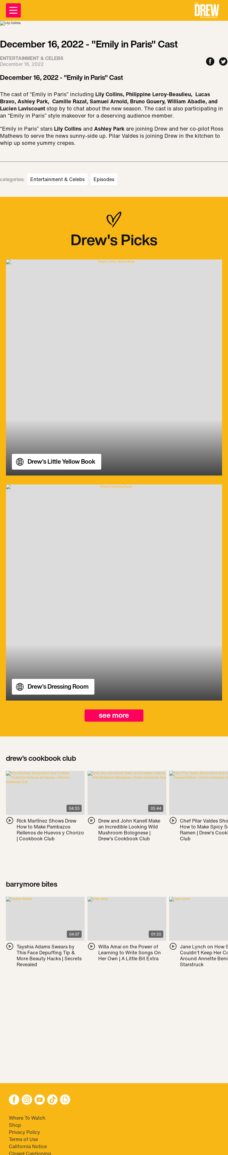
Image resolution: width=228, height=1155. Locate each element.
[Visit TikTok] (52, 1100)
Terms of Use (23, 1139)
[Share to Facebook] (210, 62)
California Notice (28, 1146)
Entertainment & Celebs (57, 179)
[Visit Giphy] (65, 1100)
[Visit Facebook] (14, 1100)
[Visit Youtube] (39, 1100)
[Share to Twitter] (223, 62)
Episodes (104, 179)
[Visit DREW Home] (207, 10)
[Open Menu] (13, 10)
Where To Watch (27, 1117)
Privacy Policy (24, 1132)
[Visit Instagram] (27, 1100)
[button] (207, 10)
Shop (15, 1125)
